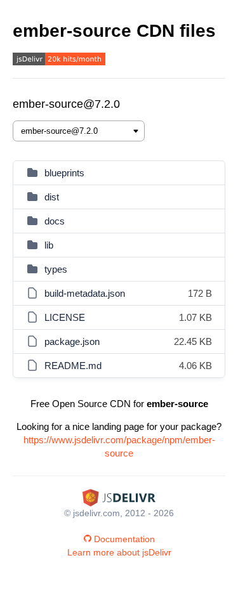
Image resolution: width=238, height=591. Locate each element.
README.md (73, 365)
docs (54, 221)
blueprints (64, 172)
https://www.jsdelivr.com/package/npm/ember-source (119, 446)
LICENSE (64, 317)
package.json (72, 341)
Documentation (124, 539)
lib (48, 245)
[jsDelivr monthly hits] (59, 60)
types (55, 269)
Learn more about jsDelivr (119, 552)
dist (51, 197)
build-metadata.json (84, 293)
